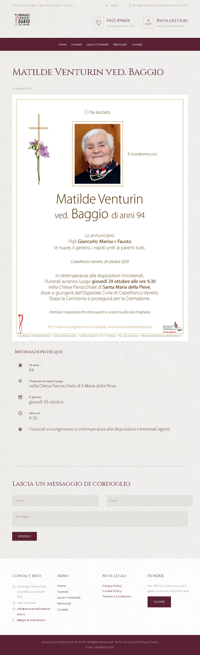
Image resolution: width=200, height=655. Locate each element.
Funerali (76, 44)
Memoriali (120, 44)
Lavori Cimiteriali (98, 44)
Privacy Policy (112, 586)
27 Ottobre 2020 (22, 88)
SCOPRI (159, 601)
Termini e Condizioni (116, 596)
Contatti (137, 44)
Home (63, 44)
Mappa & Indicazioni (31, 620)
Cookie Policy (112, 591)
